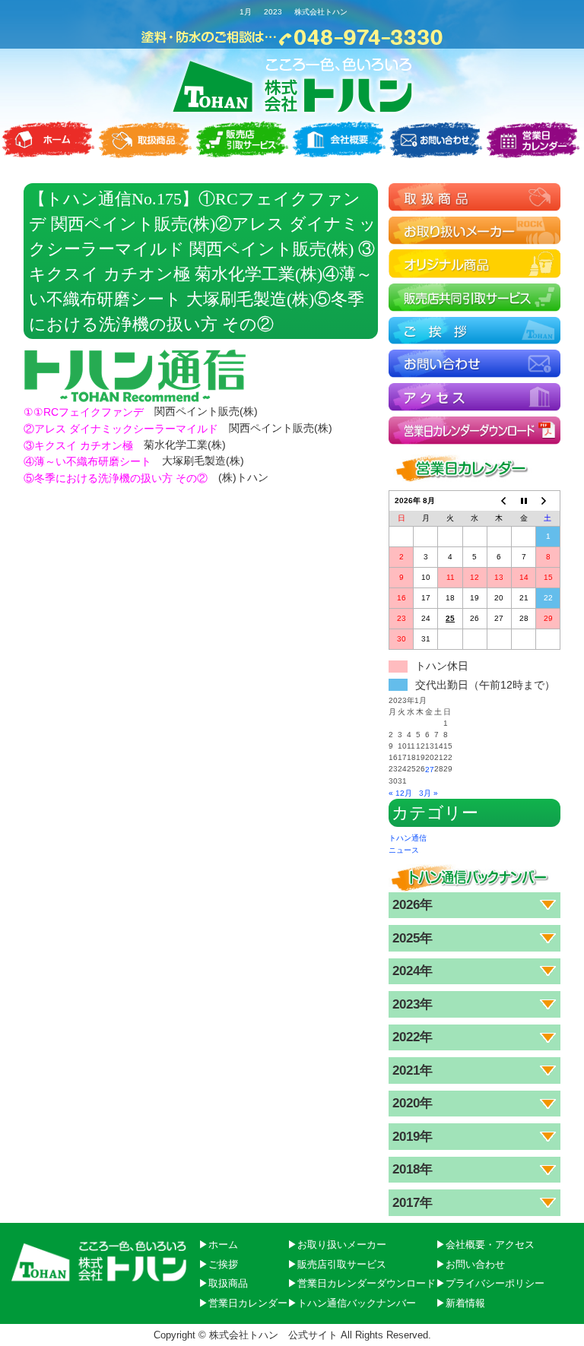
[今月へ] (523, 501)
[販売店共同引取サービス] (474, 297)
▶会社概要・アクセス (485, 1244)
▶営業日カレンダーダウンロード (361, 1283)
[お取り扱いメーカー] (474, 230)
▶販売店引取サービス (336, 1263)
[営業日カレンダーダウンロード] (474, 430)
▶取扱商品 (223, 1283)
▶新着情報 (460, 1303)
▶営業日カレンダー (242, 1303)
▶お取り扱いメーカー (336, 1244)
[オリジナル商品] (474, 263)
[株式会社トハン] (292, 87)
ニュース (404, 849)
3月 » (428, 793)
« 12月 (400, 793)
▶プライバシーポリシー (490, 1283)
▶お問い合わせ (470, 1263)
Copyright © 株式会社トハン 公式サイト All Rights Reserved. (292, 1335)
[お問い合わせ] (474, 363)
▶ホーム (218, 1244)
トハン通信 (408, 838)
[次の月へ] (548, 501)
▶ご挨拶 (218, 1263)
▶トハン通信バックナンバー (351, 1303)
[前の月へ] (499, 501)
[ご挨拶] (474, 330)
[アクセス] (474, 396)
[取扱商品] (474, 196)
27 (429, 769)
